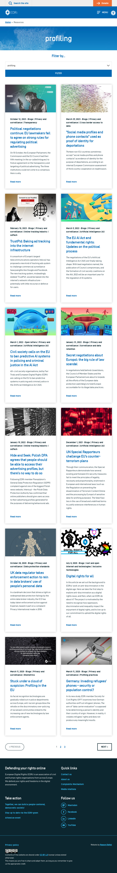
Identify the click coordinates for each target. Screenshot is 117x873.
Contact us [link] (66, 774)
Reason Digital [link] (106, 845)
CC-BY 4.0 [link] (44, 855)
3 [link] (64, 747)
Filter (58, 73)
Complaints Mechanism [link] (72, 784)
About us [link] (65, 779)
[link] (113, 13)
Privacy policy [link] (12, 845)
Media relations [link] (68, 789)
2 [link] (60, 747)
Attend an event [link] (13, 818)
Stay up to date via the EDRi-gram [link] (21, 813)
